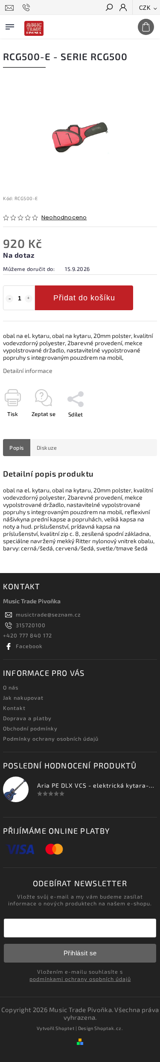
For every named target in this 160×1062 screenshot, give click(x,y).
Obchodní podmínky (30, 728)
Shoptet (65, 1028)
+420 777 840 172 (27, 635)
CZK (145, 8)
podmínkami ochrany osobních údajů (80, 978)
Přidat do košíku (84, 298)
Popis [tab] (16, 447)
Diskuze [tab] (47, 447)
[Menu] (9, 25)
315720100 (31, 625)
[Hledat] (108, 8)
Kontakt (14, 707)
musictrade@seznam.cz (48, 614)
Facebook (29, 646)
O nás (10, 687)
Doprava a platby (27, 718)
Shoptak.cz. (108, 1028)
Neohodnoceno (64, 218)
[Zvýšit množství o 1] (28, 299)
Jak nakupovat (23, 697)
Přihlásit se (80, 953)
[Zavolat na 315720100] (27, 7)
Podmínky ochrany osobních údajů (51, 738)
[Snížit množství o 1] (9, 299)
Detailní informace (27, 370)
